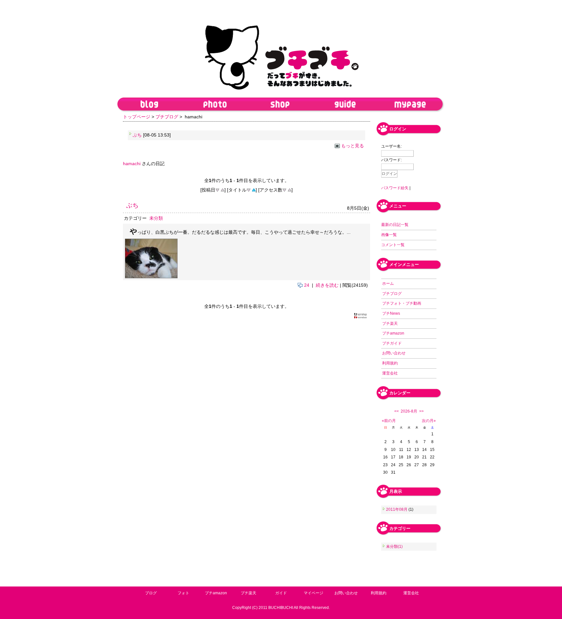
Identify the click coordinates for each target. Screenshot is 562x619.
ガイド (281, 593)
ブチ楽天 (390, 323)
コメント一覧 (393, 245)
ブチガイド (392, 343)
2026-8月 (409, 411)
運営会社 (390, 373)
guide (345, 105)
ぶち (137, 135)
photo (215, 105)
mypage (410, 105)
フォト (183, 593)
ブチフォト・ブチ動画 (401, 303)
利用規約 (390, 363)
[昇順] (222, 189)
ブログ (151, 593)
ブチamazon (393, 333)
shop (280, 105)
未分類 (156, 218)
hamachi (132, 163)
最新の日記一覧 (394, 224)
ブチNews (391, 313)
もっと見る (352, 145)
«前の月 (389, 420)
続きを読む (327, 285)
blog (149, 105)
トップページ (136, 116)
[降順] (217, 189)
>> (421, 411)
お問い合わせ (394, 353)
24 (306, 285)
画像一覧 (389, 234)
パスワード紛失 (394, 188)
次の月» (429, 420)
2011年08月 (397, 509)
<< (396, 411)
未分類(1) (394, 546)
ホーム (388, 283)
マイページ (313, 593)
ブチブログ (166, 116)
